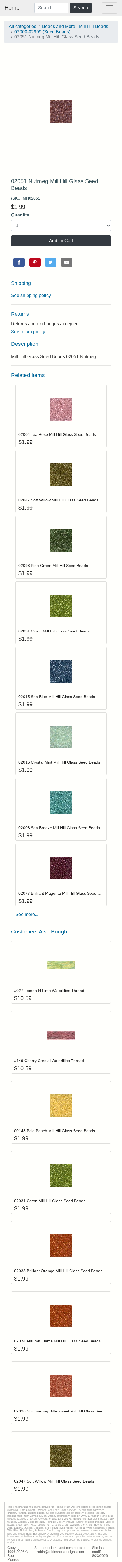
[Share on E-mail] (66, 262)
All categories (22, 26)
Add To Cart (61, 240)
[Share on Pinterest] (35, 262)
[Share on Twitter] (50, 262)
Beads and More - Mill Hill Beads (75, 26)
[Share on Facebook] (19, 262)
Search (80, 7)
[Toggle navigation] (109, 8)
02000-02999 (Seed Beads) (42, 31)
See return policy (28, 331)
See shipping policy (31, 295)
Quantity (20, 215)
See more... (26, 914)
